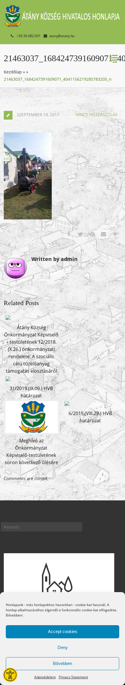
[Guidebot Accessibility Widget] (10, 675)
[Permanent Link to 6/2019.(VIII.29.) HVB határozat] (67, 406)
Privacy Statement (73, 677)
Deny (63, 647)
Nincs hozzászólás (96, 114)
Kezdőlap (13, 72)
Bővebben (62, 663)
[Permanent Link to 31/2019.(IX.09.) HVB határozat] (8, 381)
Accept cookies (62, 631)
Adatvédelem (45, 677)
